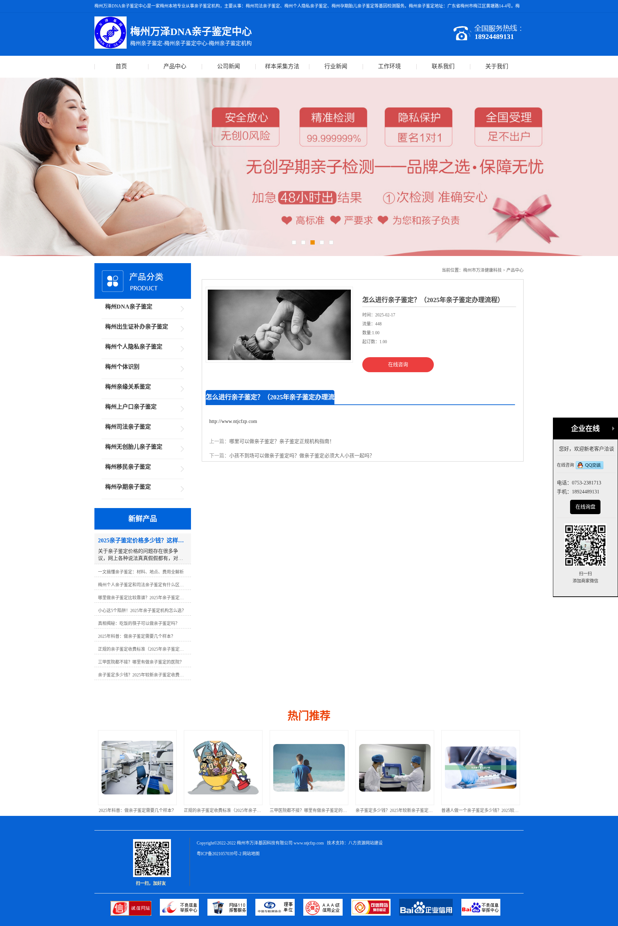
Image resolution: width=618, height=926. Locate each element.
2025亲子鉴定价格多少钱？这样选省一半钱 (482, 810)
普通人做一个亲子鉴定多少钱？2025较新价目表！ (402, 810)
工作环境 (389, 66)
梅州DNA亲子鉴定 (128, 307)
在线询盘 (585, 506)
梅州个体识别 (122, 367)
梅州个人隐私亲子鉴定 (133, 347)
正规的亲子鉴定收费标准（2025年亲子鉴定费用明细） (149, 810)
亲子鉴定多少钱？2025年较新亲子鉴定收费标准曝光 (319, 810)
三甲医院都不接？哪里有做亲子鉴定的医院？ (227, 810)
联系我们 (443, 66)
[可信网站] (375, 914)
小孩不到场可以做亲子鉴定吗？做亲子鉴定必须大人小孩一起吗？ (301, 455)
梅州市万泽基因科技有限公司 (265, 843)
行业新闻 (335, 66)
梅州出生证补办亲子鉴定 (136, 327)
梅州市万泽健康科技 (482, 270)
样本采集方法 (282, 66)
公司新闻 (228, 66)
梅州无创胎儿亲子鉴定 (133, 447)
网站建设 (374, 843)
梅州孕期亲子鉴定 (128, 487)
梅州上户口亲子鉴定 (131, 407)
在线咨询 (398, 364)
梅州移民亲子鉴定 (128, 467)
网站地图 (251, 853)
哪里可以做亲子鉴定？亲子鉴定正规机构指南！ (281, 441)
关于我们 (496, 66)
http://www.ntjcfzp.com (233, 421)
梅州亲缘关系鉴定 (128, 387)
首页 (121, 66)
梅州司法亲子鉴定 (128, 427)
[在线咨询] (589, 466)
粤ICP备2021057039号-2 (219, 853)
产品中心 (174, 66)
